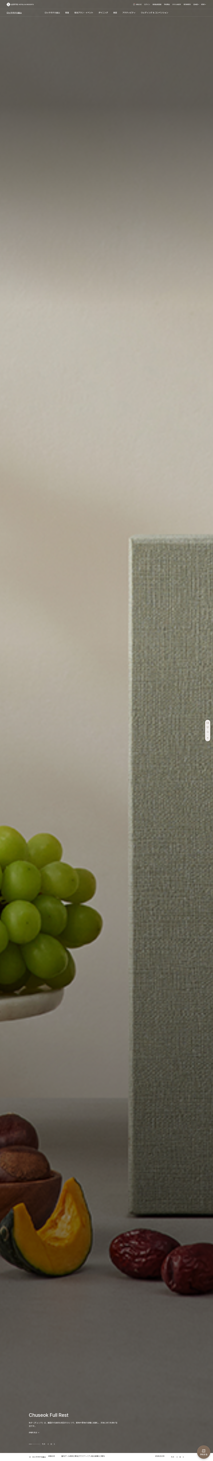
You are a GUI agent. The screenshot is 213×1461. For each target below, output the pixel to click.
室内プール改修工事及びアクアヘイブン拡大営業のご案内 (83, 1456)
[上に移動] (207, 737)
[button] (48, 1444)
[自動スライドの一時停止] (51, 1444)
